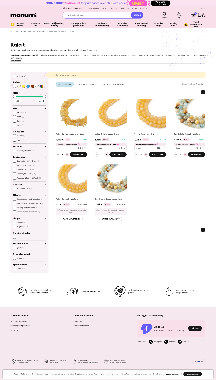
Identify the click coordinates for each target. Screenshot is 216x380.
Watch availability (71, 219)
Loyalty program (139, 8)
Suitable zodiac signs (109, 55)
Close (213, 3)
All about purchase (18, 321)
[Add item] (67, 154)
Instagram (158, 342)
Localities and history (128, 55)
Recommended (65, 84)
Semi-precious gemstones (34, 31)
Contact (114, 8)
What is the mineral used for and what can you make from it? (165, 55)
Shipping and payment (98, 8)
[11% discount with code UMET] (108, 3)
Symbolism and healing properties (84, 55)
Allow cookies (192, 374)
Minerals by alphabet (57, 31)
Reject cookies (172, 374)
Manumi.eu (15, 31)
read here (157, 374)
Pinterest (172, 342)
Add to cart (78, 154)
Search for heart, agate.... (76, 15)
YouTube (186, 342)
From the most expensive (113, 84)
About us (125, 8)
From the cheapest (87, 84)
